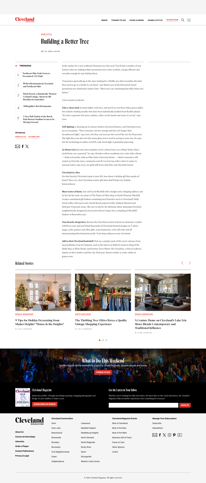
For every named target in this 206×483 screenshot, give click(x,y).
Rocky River (86, 447)
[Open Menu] (189, 20)
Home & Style (155, 20)
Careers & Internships (25, 436)
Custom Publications (24, 451)
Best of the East (119, 428)
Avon (54, 423)
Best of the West (119, 433)
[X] (164, 435)
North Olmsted (87, 437)
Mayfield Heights (88, 428)
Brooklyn (55, 442)
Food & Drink (137, 20)
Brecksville (56, 437)
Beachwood (57, 433)
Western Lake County (90, 461)
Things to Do (118, 20)
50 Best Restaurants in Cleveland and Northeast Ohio (38, 85)
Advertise (19, 441)
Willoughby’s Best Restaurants (37, 106)
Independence (58, 461)
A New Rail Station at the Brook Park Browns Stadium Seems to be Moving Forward (39, 119)
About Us (19, 432)
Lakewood (85, 423)
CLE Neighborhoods (60, 452)
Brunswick (56, 447)
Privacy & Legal (22, 456)
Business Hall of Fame (121, 437)
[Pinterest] (174, 435)
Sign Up (185, 405)
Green (54, 456)
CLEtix (115, 452)
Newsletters (157, 428)
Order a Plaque (22, 446)
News (104, 20)
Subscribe (172, 20)
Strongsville (86, 456)
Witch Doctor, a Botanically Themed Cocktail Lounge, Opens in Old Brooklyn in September (39, 97)
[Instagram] (169, 435)
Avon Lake (56, 428)
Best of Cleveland (120, 423)
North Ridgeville (88, 442)
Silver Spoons (118, 447)
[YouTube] (180, 435)
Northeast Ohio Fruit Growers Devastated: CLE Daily (36, 74)
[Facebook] (160, 435)
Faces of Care (118, 442)
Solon (83, 452)
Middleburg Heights (89, 433)
